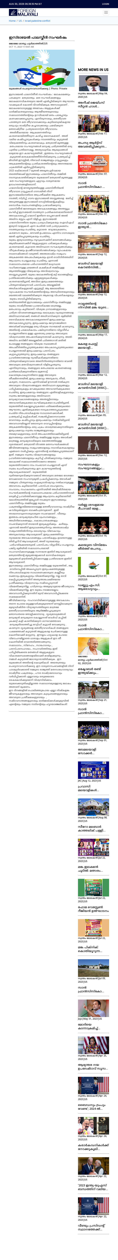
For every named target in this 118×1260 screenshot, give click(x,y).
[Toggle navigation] (106, 12)
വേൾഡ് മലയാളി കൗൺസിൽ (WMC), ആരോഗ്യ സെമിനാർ (93, 388)
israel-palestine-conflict (37, 20)
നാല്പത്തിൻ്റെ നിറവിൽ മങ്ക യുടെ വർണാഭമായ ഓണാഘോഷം (92, 309)
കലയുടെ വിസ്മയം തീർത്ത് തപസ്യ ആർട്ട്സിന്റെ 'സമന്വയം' (92, 550)
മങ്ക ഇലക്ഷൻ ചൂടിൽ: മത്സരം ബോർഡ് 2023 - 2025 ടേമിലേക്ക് (93, 872)
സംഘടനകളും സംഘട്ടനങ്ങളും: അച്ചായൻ (90, 468)
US (20, 20)
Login (105, 4)
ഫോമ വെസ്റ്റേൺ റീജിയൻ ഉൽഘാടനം (93, 909)
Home (12, 20)
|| (92, 95)
